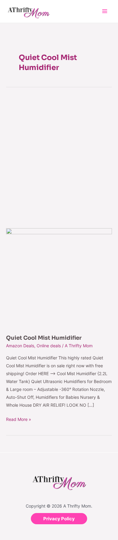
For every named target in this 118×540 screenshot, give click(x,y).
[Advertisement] (59, 157)
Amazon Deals (20, 345)
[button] (59, 518)
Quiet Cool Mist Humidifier (44, 338)
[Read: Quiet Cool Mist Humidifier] (59, 277)
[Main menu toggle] (104, 11)
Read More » (18, 418)
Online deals (49, 345)
